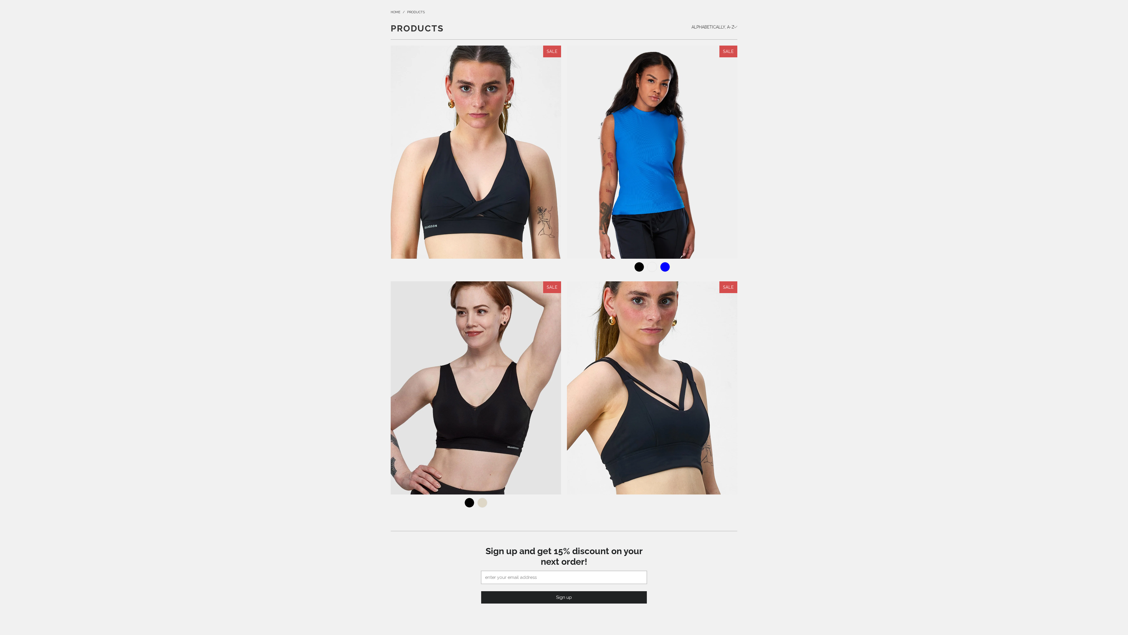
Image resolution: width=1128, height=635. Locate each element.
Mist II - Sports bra (652, 387)
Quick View (476, 178)
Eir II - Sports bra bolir (476, 152)
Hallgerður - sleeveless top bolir (652, 152)
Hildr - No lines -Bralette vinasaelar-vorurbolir (476, 387)
